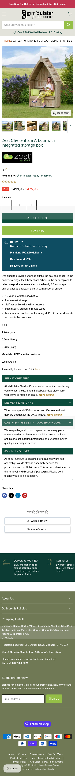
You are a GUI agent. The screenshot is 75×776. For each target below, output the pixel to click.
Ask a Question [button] (39, 529)
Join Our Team (55, 754)
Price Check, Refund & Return (46, 758)
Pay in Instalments (53, 761)
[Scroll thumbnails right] (70, 126)
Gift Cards (35, 761)
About (11, 754)
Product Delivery (18, 758)
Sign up (54, 698)
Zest (7, 169)
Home (7, 41)
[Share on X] (11, 495)
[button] (37, 378)
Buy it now (37, 230)
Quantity (6, 197)
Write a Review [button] (39, 520)
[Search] (68, 25)
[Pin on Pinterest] (24, 495)
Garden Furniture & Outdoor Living (35, 41)
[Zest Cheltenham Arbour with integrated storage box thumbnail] (7, 126)
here (37, 369)
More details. (46, 394)
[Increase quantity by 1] (32, 205)
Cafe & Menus (37, 754)
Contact (22, 754)
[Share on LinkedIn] (18, 495)
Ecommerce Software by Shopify (37, 769)
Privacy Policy (19, 761)
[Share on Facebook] (4, 495)
